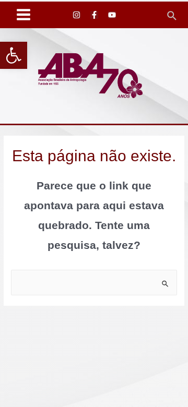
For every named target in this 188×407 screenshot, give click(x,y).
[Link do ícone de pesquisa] (172, 14)
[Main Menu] (23, 15)
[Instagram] (76, 15)
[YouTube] (112, 15)
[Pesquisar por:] (94, 282)
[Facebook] (94, 15)
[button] (13, 55)
